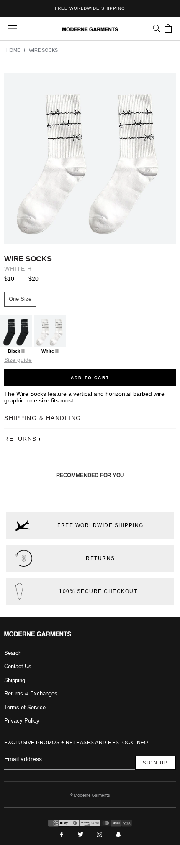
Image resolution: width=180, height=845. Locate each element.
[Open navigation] (12, 28)
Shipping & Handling (42, 418)
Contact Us (17, 666)
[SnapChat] (118, 834)
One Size (20, 299)
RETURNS (20, 438)
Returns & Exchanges (30, 693)
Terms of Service (25, 707)
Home (13, 50)
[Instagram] (99, 834)
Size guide (18, 359)
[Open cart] (168, 28)
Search (12, 653)
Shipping (14, 680)
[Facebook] (61, 834)
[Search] (156, 28)
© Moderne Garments (90, 795)
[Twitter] (80, 834)
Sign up (155, 762)
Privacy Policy (21, 721)
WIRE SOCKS (43, 50)
